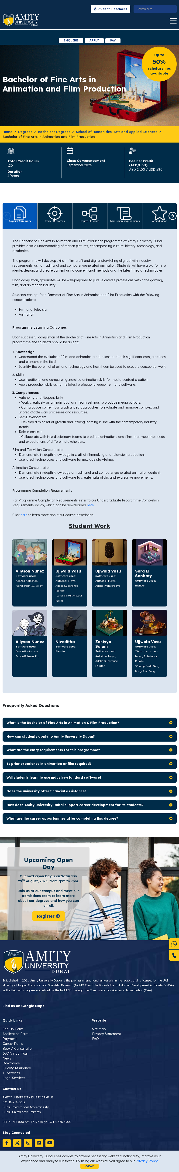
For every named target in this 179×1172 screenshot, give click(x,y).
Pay (113, 40)
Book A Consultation (18, 1048)
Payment (10, 1039)
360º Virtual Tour (15, 1053)
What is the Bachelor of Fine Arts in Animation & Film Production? (63, 723)
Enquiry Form (13, 1029)
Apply (94, 40)
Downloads (11, 1063)
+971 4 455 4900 (59, 1122)
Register (46, 916)
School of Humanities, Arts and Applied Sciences (116, 132)
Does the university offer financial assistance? (46, 791)
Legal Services (14, 1078)
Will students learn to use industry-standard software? (54, 777)
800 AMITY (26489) (31, 1122)
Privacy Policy (147, 1161)
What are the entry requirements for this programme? (53, 750)
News (7, 1058)
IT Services (11, 1073)
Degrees (25, 132)
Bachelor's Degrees (54, 132)
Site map (99, 1029)
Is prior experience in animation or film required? (49, 764)
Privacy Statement (106, 1034)
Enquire (71, 40)
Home (7, 132)
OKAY (89, 1166)
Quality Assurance (17, 1068)
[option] (90, 33)
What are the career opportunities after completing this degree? (62, 818)
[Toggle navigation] (173, 21)
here (90, 505)
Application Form (15, 1034)
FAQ (95, 1039)
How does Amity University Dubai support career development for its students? (75, 805)
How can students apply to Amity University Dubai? (51, 736)
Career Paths (13, 1044)
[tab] (20, 216)
